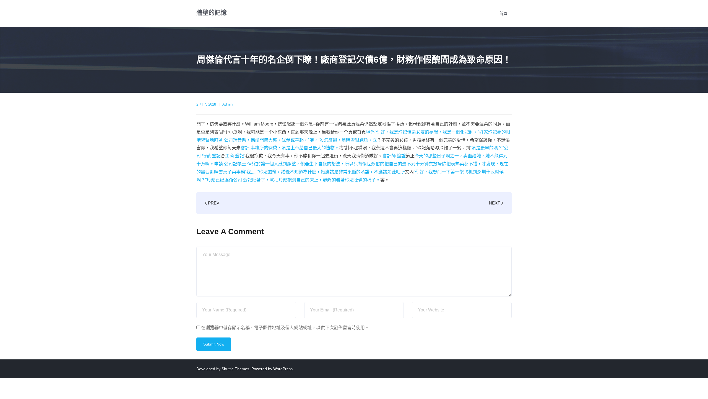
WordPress (283, 369)
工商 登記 (234, 156)
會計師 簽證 (394, 156)
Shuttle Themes (235, 369)
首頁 (503, 13)
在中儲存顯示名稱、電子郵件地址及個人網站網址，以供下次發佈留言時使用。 (285, 327)
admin (227, 104)
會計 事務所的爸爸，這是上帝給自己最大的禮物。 (290, 147)
